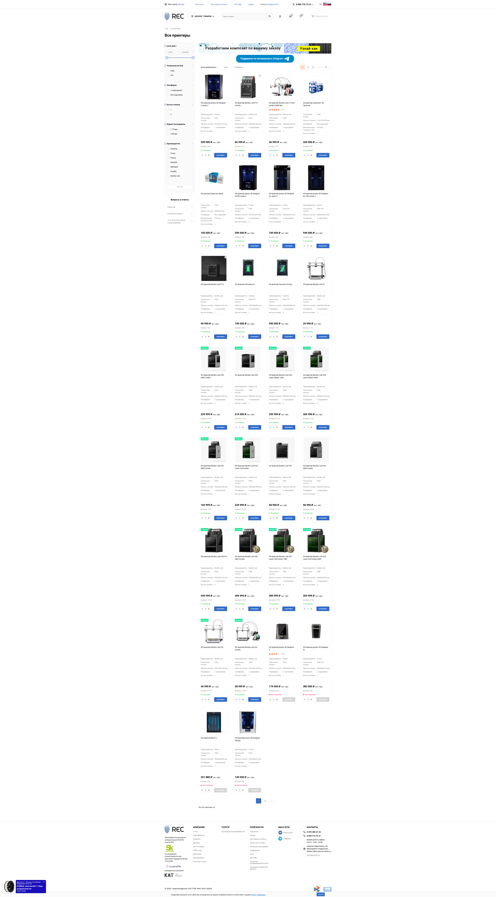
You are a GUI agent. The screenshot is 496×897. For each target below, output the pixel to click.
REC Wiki (237, 4)
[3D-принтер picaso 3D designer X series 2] (213, 87)
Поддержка (255, 850)
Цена (226, 67)
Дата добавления (208, 67)
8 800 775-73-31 (303, 4)
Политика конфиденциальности (259, 862)
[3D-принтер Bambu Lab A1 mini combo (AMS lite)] (282, 87)
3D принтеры (176, 28)
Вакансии (197, 854)
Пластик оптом (199, 861)
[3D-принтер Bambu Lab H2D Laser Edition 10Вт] (282, 359)
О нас (195, 831)
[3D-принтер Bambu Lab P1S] (213, 268)
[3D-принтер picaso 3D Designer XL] (316, 631)
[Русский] (329, 4)
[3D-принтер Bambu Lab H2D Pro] (213, 540)
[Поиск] (269, 16)
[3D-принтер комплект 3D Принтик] (316, 87)
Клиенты (197, 839)
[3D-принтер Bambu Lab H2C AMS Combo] (248, 540)
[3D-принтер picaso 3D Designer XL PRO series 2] (316, 177)
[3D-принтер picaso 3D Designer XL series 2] (282, 177)
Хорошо (321, 894)
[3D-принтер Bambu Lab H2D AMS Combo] (213, 359)
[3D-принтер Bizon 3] (213, 722)
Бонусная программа (259, 846)
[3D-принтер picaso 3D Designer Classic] (248, 722)
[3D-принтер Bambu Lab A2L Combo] (248, 631)
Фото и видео (198, 846)
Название (239, 67)
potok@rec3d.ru (272, 4)
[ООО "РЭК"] (177, 830)
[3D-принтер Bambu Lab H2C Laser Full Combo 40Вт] (316, 540)
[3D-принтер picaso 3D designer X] (282, 631)
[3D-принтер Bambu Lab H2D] (248, 359)
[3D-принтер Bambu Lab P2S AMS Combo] (316, 450)
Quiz (252, 854)
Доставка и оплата (219, 4)
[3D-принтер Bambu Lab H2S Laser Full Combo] (248, 450)
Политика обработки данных (259, 868)
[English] (325, 4)
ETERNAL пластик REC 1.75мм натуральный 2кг (30, 887)
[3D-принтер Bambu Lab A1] (316, 268)
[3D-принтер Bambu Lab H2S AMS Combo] (213, 450)
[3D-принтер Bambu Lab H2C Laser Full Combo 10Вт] (282, 540)
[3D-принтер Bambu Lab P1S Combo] (248, 87)
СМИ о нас (197, 850)
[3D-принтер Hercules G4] (248, 268)
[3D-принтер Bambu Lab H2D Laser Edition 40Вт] (316, 359)
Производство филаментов (233, 831)
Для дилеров (198, 858)
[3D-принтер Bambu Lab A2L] (213, 631)
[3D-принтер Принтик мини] (213, 177)
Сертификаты (199, 835)
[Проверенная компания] (173, 868)
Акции (251, 4)
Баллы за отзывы (257, 843)
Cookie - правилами (258, 895)
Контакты (199, 4)
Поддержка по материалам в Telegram (262, 58)
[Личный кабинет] (280, 16)
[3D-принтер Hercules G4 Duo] (282, 268)
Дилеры (196, 843)
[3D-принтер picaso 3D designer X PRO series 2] (248, 177)
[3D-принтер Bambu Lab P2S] (282, 450)
